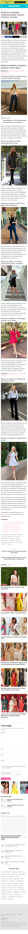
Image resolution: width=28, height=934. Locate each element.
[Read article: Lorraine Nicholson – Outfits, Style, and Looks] (14, 576)
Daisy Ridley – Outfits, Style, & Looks (11, 531)
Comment (3, 732)
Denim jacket (11, 538)
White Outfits (19, 542)
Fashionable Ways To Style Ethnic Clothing (15, 805)
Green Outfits (4, 883)
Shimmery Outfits (16, 892)
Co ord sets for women (10, 876)
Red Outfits (4, 892)
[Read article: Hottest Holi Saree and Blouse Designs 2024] (14, 626)
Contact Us (3, 915)
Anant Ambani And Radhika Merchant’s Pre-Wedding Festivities (15, 845)
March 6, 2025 (4, 614)
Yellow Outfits (10, 898)
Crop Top (17, 876)
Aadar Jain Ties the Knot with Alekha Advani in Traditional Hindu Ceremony (13, 715)
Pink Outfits (12, 540)
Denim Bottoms (5, 538)
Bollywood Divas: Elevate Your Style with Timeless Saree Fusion (13, 689)
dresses (10, 878)
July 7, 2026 (3, 590)
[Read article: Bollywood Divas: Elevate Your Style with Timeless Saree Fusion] (14, 677)
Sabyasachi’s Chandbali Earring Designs (15, 800)
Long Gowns (9, 885)
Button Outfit (9, 536)
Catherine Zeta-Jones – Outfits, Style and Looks (14, 522)
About (2, 914)
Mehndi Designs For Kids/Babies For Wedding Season (14, 851)
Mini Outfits (15, 885)
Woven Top (9, 544)
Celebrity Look (14, 874)
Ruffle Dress (9, 892)
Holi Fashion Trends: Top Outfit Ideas (12, 122)
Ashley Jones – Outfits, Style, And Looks (12, 529)
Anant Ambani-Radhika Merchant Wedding (13, 856)
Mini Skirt (21, 885)
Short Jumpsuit (5, 542)
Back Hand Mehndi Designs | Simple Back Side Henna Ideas (11, 837)
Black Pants (20, 534)
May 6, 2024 (3, 20)
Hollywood (16, 883)
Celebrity (8, 874)
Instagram (6, 514)
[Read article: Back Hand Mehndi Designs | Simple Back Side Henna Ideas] (14, 824)
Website (2, 760)
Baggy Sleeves (6, 534)
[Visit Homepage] (14, 6)
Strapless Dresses (17, 894)
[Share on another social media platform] (23, 37)
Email (2, 754)
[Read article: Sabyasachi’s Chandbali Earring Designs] (3, 801)
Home (2, 10)
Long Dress (3, 885)
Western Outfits (12, 542)
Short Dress (18, 540)
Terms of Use (20, 914)
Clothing (3, 876)
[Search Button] (26, 6)
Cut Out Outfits (4, 878)
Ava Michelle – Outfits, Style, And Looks (12, 527)
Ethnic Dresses (16, 878)
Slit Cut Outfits (10, 894)
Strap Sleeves (4, 896)
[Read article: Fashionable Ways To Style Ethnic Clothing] (3, 806)
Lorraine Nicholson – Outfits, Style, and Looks (14, 120)
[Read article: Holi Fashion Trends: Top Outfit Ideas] (14, 602)
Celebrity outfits (17, 536)
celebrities (3, 874)
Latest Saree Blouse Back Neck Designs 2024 (15, 862)
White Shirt (4, 544)
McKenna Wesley (5, 540)
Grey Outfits (10, 883)
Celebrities (5, 10)
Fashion (17, 538)
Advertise (6, 914)
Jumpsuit (21, 883)
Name (2, 748)
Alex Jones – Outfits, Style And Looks (11, 524)
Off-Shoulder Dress (12, 887)
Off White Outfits (20, 887)
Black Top (3, 536)
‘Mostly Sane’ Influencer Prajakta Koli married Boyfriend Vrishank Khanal (14, 663)
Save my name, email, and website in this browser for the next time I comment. (14, 767)
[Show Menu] (1, 6)
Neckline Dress (4, 887)
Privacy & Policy (13, 914)
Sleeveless (3, 894)
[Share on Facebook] (8, 37)
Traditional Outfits (11, 896)
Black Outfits (13, 534)
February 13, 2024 (10, 802)
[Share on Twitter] (16, 37)
